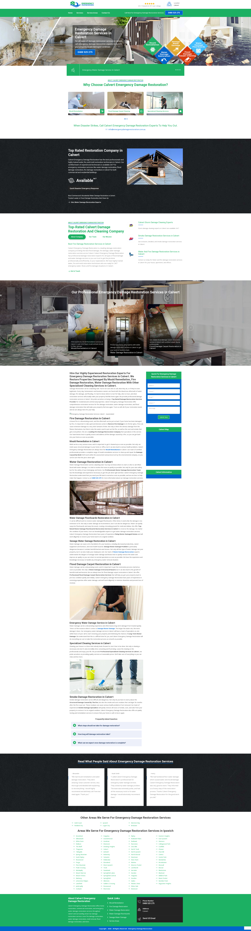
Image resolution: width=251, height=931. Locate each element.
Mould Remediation (116, 903)
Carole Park (162, 857)
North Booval (135, 854)
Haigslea (106, 836)
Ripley (133, 836)
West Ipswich (108, 865)
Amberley (106, 854)
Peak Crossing (80, 868)
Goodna (133, 878)
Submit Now (164, 417)
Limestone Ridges (82, 881)
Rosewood (79, 860)
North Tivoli (135, 849)
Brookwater (163, 862)
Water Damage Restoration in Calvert (87, 348)
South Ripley (80, 857)
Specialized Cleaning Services (118, 111)
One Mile (134, 846)
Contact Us (106, 13)
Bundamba (162, 860)
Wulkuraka (106, 860)
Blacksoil (161, 873)
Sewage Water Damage (117, 917)
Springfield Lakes (109, 873)
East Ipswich (163, 839)
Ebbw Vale (134, 886)
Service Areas (92, 13)
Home (70, 13)
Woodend (106, 862)
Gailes (133, 881)
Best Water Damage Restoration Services (162, 111)
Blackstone (162, 870)
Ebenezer (106, 844)
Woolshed (79, 836)
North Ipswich (136, 852)
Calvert (105, 849)
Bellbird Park (163, 876)
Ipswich (105, 823)
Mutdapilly (79, 870)
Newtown (134, 857)
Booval (161, 868)
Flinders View (135, 883)
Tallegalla (79, 852)
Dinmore (161, 841)
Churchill (161, 852)
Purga (78, 862)
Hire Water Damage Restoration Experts (86, 202)
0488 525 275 (174, 13)
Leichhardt (134, 868)
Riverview (106, 889)
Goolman (106, 841)
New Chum (134, 860)
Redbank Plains (136, 839)
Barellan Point (163, 881)
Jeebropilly (79, 886)
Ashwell (106, 852)
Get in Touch (75, 271)
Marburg (79, 878)
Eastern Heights (164, 836)
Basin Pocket (163, 878)
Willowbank (79, 839)
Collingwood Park (164, 844)
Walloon (78, 844)
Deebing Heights (109, 846)
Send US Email (149, 918)
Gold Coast (78, 823)
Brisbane (134, 825)
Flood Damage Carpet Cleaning (80, 111)
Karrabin (134, 870)
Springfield (107, 878)
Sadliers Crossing (109, 883)
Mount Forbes (80, 876)
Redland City (78, 825)
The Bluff (79, 846)
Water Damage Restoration (119, 910)
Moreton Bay (135, 823)
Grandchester (108, 839)
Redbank (134, 841)
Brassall (161, 865)
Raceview (134, 844)
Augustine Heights (165, 883)
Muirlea (133, 862)
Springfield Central (109, 876)
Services (79, 13)
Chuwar (161, 849)
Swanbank (106, 870)
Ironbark (79, 889)
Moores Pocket (136, 865)
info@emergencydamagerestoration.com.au (127, 129)
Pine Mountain (80, 865)
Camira (161, 854)
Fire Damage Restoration (118, 906)
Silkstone (106, 881)
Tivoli (105, 868)
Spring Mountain (81, 854)
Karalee (133, 873)
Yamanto (106, 857)
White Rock (79, 841)
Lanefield (79, 883)
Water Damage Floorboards (119, 914)
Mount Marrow (81, 873)
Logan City (106, 825)
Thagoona (79, 849)
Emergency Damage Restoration (140, 929)
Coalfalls (161, 846)
